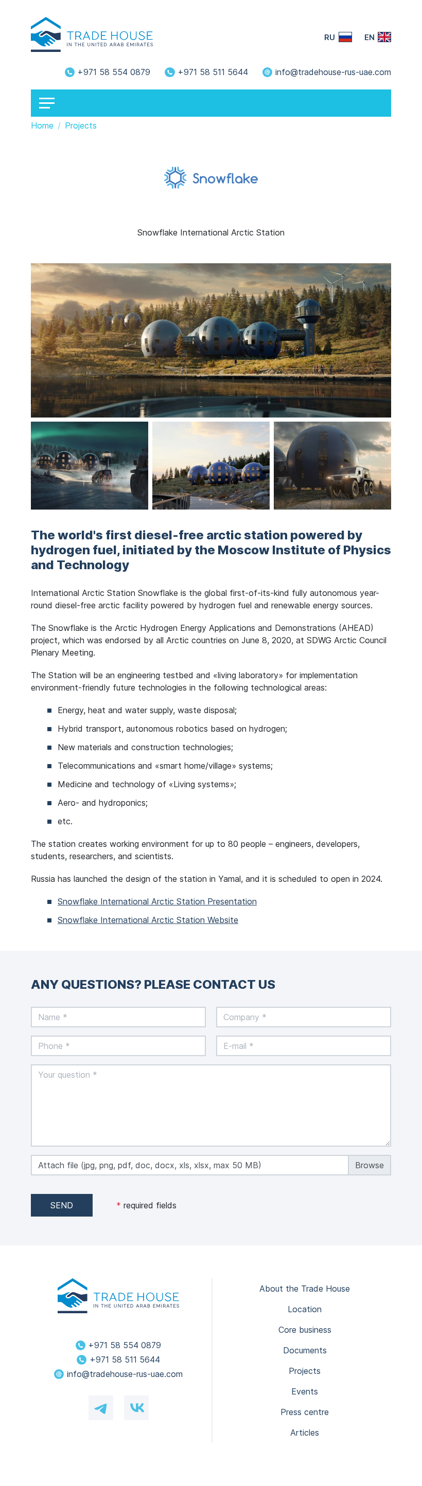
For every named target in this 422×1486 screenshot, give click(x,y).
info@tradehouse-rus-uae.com (333, 72)
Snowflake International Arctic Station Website (148, 920)
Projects (305, 1371)
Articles (304, 1432)
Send (61, 1205)
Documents (305, 1350)
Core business (304, 1330)
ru (329, 37)
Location (305, 1309)
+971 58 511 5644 (213, 72)
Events (304, 1391)
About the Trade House (304, 1288)
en (369, 37)
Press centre (304, 1412)
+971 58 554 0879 (113, 72)
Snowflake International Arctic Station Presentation (157, 901)
